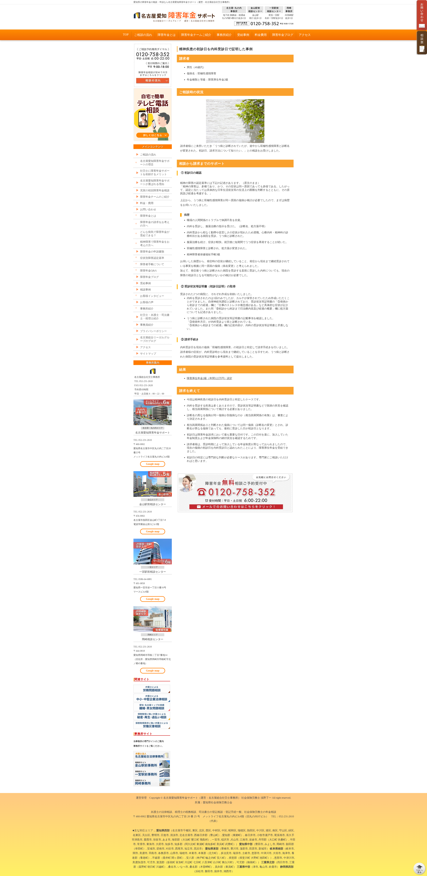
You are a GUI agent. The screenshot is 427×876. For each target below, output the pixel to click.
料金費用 (261, 34)
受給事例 (243, 34)
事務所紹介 (224, 34)
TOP (126, 34)
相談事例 (145, 289)
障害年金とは (167, 34)
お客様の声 (146, 302)
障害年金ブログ (282, 34)
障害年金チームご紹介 (196, 34)
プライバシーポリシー (153, 331)
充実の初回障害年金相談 (154, 190)
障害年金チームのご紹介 (154, 196)
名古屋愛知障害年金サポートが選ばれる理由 (154, 182)
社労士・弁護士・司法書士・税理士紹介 (154, 317)
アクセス (305, 34)
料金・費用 (146, 203)
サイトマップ (148, 353)
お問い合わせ (148, 209)
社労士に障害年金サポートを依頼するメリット (154, 172)
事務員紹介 (146, 324)
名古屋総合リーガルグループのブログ (154, 339)
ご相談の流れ (143, 34)
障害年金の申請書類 (152, 251)
